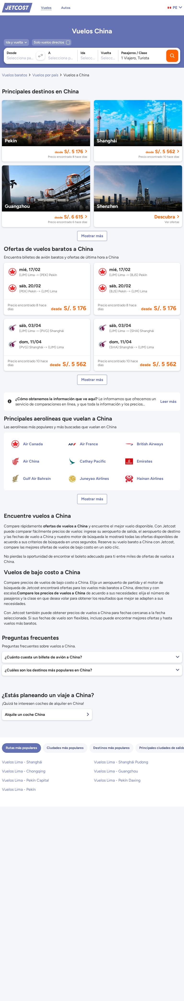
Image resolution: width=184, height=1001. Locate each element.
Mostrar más (92, 236)
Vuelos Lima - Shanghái (22, 762)
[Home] (17, 7)
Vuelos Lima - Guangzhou (116, 771)
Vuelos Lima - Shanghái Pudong (121, 762)
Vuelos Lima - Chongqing (23, 771)
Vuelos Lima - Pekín (19, 789)
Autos (65, 8)
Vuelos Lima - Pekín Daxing (117, 780)
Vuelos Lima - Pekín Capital (25, 780)
